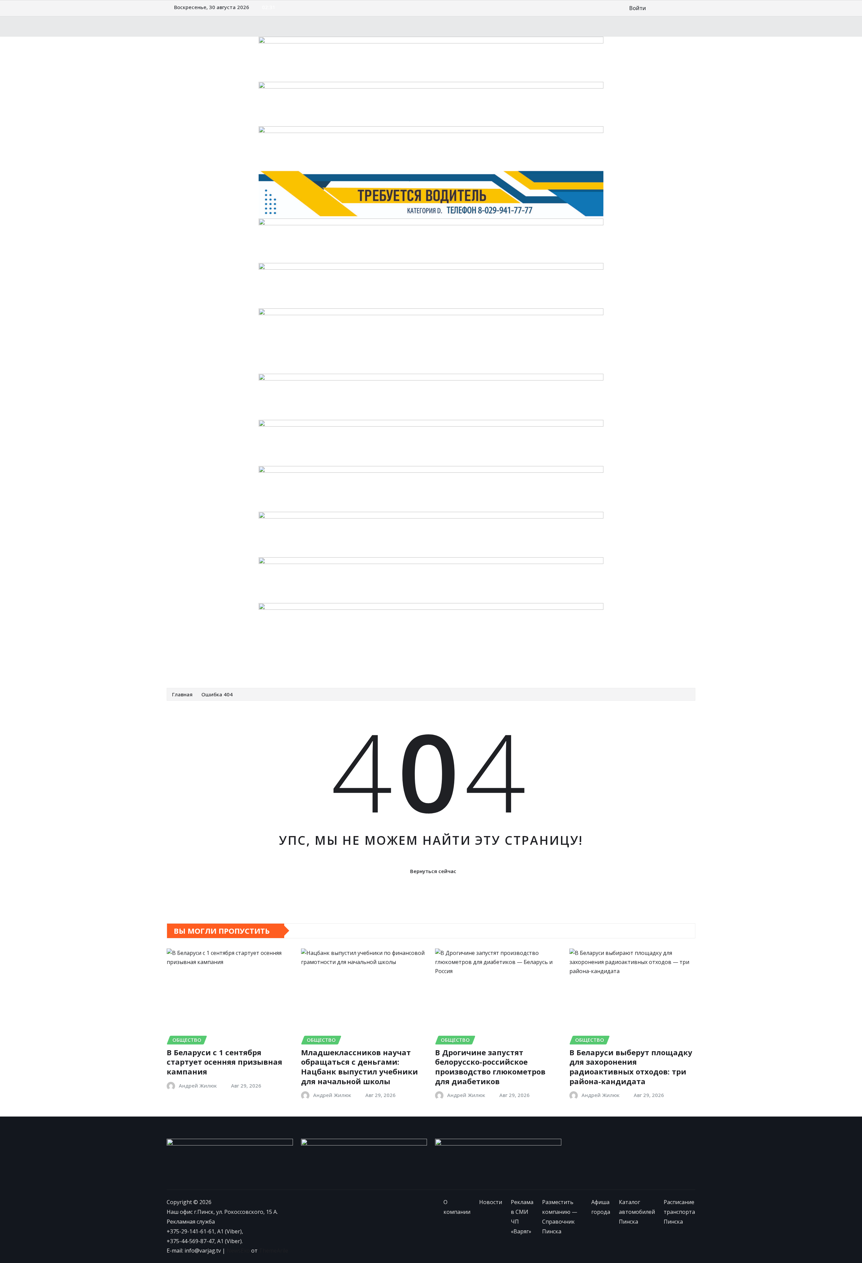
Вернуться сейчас (433, 871)
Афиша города (466, 667)
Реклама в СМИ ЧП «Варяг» (277, 667)
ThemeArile (273, 1250)
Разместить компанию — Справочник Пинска (381, 667)
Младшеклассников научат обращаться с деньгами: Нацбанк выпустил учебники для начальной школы (359, 1066)
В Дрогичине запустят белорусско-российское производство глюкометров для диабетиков (490, 1066)
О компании (191, 667)
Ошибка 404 (217, 694)
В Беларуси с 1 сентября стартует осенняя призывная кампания (224, 1061)
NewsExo (238, 1250)
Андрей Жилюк (198, 1085)
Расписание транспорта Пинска (617, 667)
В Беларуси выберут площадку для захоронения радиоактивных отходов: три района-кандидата (630, 1066)
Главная (182, 694)
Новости (224, 667)
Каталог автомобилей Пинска (530, 667)
